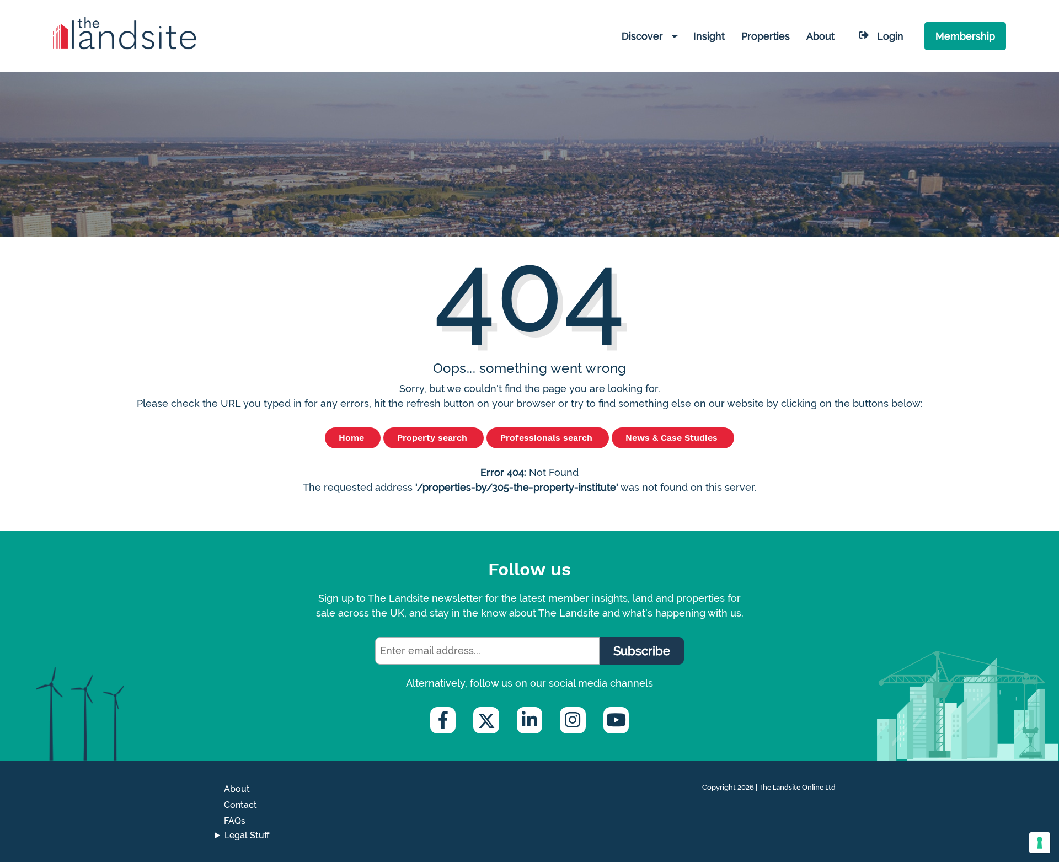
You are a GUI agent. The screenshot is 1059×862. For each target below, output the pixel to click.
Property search (433, 437)
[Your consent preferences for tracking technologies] (1039, 842)
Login (890, 36)
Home (353, 437)
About (237, 789)
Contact (240, 805)
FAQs (234, 821)
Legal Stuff (247, 835)
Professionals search (547, 437)
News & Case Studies (672, 437)
